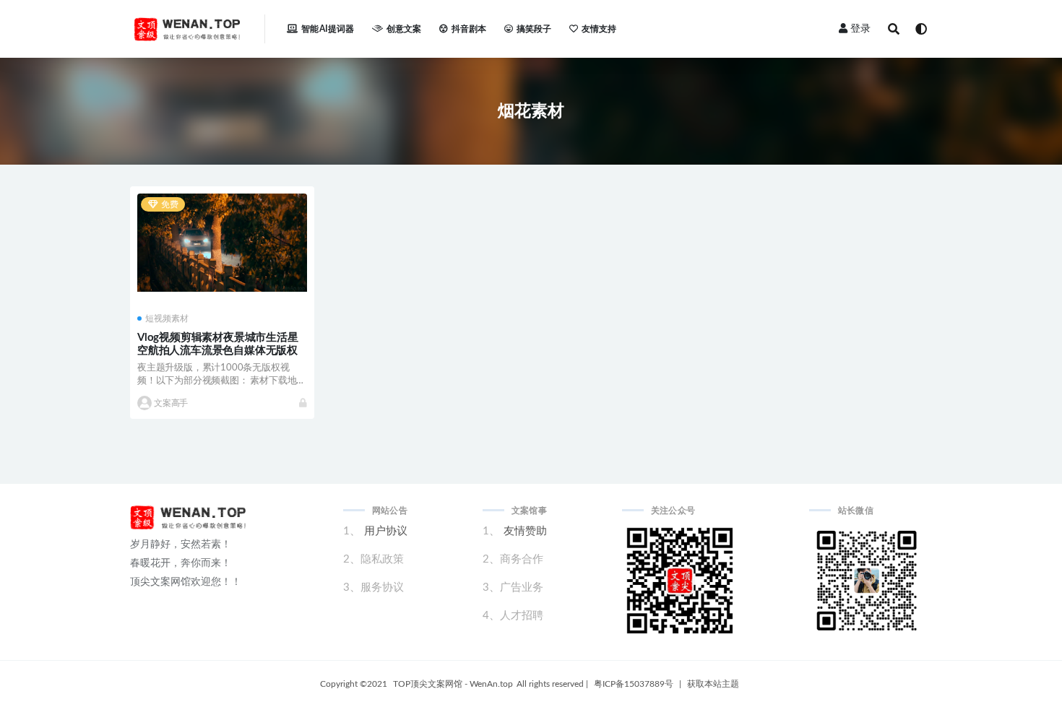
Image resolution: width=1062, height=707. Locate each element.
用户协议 (385, 531)
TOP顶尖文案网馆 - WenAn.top (453, 684)
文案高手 (171, 403)
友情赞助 (525, 531)
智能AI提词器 (327, 29)
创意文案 (404, 29)
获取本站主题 (713, 684)
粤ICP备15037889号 (633, 684)
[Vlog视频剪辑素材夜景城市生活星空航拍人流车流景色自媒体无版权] (222, 243)
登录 (860, 29)
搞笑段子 (534, 29)
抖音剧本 (469, 29)
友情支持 (599, 29)
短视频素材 (167, 318)
